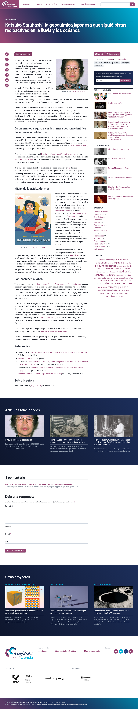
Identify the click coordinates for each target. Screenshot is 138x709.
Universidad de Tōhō (78, 146)
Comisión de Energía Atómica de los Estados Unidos (58, 284)
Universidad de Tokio (23, 160)
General (97, 228)
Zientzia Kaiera (56, 584)
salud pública (124, 293)
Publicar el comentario (15, 550)
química (111, 293)
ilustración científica (126, 278)
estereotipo (113, 272)
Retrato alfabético (100, 244)
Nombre (8, 526)
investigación (98, 284)
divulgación (112, 269)
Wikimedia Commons (78, 91)
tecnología (108, 296)
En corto (97, 220)
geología (97, 278)
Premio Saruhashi (46, 317)
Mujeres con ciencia (92, 651)
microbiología (102, 287)
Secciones (42, 651)
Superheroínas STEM (39, 248)
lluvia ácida (74, 255)
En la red (97, 222)
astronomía (103, 262)
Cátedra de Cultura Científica (65, 651)
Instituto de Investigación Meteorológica (58, 154)
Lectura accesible (23, 54)
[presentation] (113, 96)
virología (115, 296)
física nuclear (119, 275)
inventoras (127, 280)
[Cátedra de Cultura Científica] (22, 678)
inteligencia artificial (117, 280)
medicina (126, 283)
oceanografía (125, 63)
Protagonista (99, 241)
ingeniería (107, 280)
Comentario (10, 506)
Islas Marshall (72, 216)
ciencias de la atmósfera (102, 63)
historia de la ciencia (110, 278)
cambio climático (121, 266)
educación (127, 268)
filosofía (106, 275)
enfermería (99, 272)
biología (114, 262)
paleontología (115, 290)
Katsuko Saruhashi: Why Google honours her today (39, 374)
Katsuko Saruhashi (26, 358)
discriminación (101, 268)
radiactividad (99, 66)
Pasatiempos (99, 236)
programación (125, 290)
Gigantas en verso (100, 230)
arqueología (110, 259)
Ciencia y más (99, 214)
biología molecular (125, 263)
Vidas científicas (11, 20)
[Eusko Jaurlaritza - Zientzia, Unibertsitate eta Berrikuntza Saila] (85, 679)
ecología (120, 269)
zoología (120, 296)
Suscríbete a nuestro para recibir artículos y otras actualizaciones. (113, 75)
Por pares (97, 238)
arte (117, 259)
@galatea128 (36, 386)
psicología (102, 293)
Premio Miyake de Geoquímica (54, 331)
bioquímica (101, 265)
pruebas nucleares (63, 211)
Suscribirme (125, 80)
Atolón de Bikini (80, 213)
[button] (7, 54)
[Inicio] (9, 4)
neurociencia (103, 290)
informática (100, 280)
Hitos (96, 233)
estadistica (105, 272)
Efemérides (98, 217)
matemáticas (111, 283)
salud (118, 294)
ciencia (129, 266)
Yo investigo (98, 249)
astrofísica (124, 260)
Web (6, 542)
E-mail (8, 534)
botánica (111, 265)
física (112, 275)
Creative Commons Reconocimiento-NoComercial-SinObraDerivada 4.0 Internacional (61, 704)
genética (127, 275)
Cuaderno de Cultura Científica (19, 584)
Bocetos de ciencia (101, 212)
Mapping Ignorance (102, 584)
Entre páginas (99, 225)
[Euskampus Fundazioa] (54, 679)
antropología (102, 259)
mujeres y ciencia (118, 287)
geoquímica (115, 63)
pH (68, 168)
